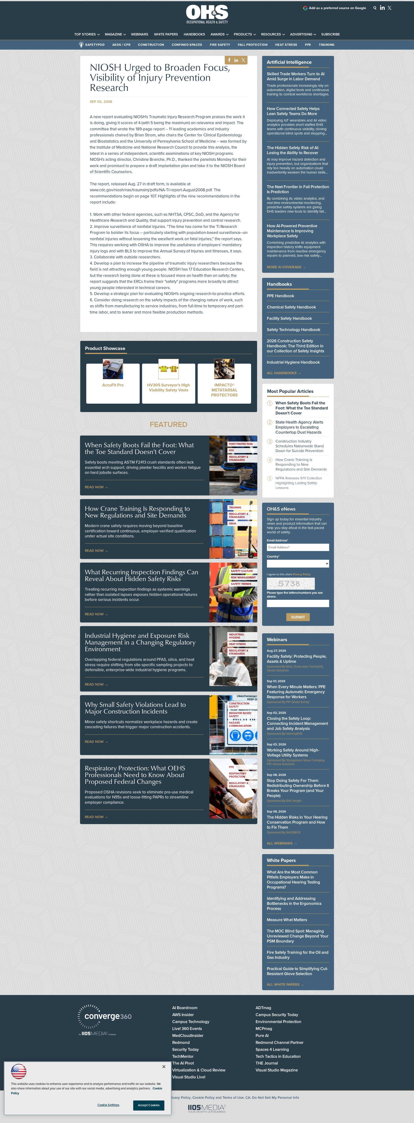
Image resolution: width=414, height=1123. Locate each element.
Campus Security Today (277, 1014)
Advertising (301, 34)
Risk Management (243, 577)
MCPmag (264, 1028)
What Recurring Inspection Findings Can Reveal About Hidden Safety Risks (141, 575)
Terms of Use (233, 1097)
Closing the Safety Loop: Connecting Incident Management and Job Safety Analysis (297, 723)
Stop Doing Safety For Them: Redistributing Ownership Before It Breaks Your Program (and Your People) (298, 788)
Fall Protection (253, 45)
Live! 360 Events (187, 1028)
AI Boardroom (184, 1007)
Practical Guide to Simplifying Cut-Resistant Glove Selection (297, 971)
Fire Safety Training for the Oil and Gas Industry (297, 955)
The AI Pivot (183, 1063)
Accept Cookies (149, 1105)
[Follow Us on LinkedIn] (382, 7)
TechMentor (183, 1056)
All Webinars (280, 843)
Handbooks (194, 34)
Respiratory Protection (237, 775)
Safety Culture (242, 571)
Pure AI (262, 1035)
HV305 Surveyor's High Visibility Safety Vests (168, 388)
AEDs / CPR (121, 45)
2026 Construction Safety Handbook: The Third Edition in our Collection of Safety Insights (295, 346)
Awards (218, 34)
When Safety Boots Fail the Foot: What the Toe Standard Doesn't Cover (139, 448)
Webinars (139, 34)
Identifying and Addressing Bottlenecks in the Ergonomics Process (294, 903)
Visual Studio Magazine (277, 1070)
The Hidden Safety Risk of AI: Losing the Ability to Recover (293, 150)
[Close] (164, 1066)
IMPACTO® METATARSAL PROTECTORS (224, 390)
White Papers (166, 34)
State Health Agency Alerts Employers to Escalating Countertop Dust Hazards (299, 427)
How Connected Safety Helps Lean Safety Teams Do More (293, 111)
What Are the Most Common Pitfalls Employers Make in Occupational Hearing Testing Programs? (293, 880)
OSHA (232, 523)
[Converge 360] (105, 1017)
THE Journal (267, 1063)
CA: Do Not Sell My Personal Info (272, 1097)
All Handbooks (282, 373)
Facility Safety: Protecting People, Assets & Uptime (297, 659)
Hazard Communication (240, 724)
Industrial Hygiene (236, 636)
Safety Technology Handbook (293, 329)
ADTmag (263, 1007)
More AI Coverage (284, 267)
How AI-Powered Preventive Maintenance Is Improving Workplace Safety (292, 231)
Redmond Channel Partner (280, 1042)
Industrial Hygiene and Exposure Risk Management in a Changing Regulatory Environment (140, 642)
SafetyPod (95, 45)
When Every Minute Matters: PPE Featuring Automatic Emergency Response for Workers (296, 691)
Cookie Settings (109, 1105)
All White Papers (283, 984)
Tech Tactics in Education (278, 1056)
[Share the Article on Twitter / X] (243, 60)
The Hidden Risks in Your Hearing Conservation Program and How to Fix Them (297, 822)
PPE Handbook (280, 295)
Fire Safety (220, 45)
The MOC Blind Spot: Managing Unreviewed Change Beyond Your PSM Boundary (297, 936)
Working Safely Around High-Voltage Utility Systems (293, 753)
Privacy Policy (301, 574)
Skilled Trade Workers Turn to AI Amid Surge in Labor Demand (295, 76)
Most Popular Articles (290, 391)
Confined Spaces (187, 45)
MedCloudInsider (187, 1035)
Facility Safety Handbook (289, 318)
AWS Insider (183, 1014)
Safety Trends (241, 584)
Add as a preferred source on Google (337, 8)
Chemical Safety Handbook (291, 307)
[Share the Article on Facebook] (228, 60)
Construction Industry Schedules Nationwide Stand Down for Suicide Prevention (300, 446)
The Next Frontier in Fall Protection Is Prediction (298, 189)
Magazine (113, 34)
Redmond (181, 1042)
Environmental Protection (278, 1021)
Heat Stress (286, 45)
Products (243, 34)
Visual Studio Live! (188, 1077)
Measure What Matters (287, 919)
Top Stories (85, 34)
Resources (271, 34)
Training (326, 45)
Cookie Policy (203, 1097)
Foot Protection (241, 444)
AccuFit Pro (113, 385)
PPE (308, 45)
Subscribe (330, 34)
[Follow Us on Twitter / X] (389, 8)
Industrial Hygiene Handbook (293, 362)
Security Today (185, 1049)
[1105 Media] (97, 1034)
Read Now (94, 487)
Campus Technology (190, 1021)
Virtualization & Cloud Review (198, 1070)
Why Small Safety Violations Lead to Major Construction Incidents (135, 708)
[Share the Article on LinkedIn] (235, 60)
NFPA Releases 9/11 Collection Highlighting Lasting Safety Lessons (299, 483)
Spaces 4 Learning (272, 1049)
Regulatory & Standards (238, 458)
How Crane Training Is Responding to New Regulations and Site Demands (137, 511)
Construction (151, 45)
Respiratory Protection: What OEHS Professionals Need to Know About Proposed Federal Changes (135, 775)
